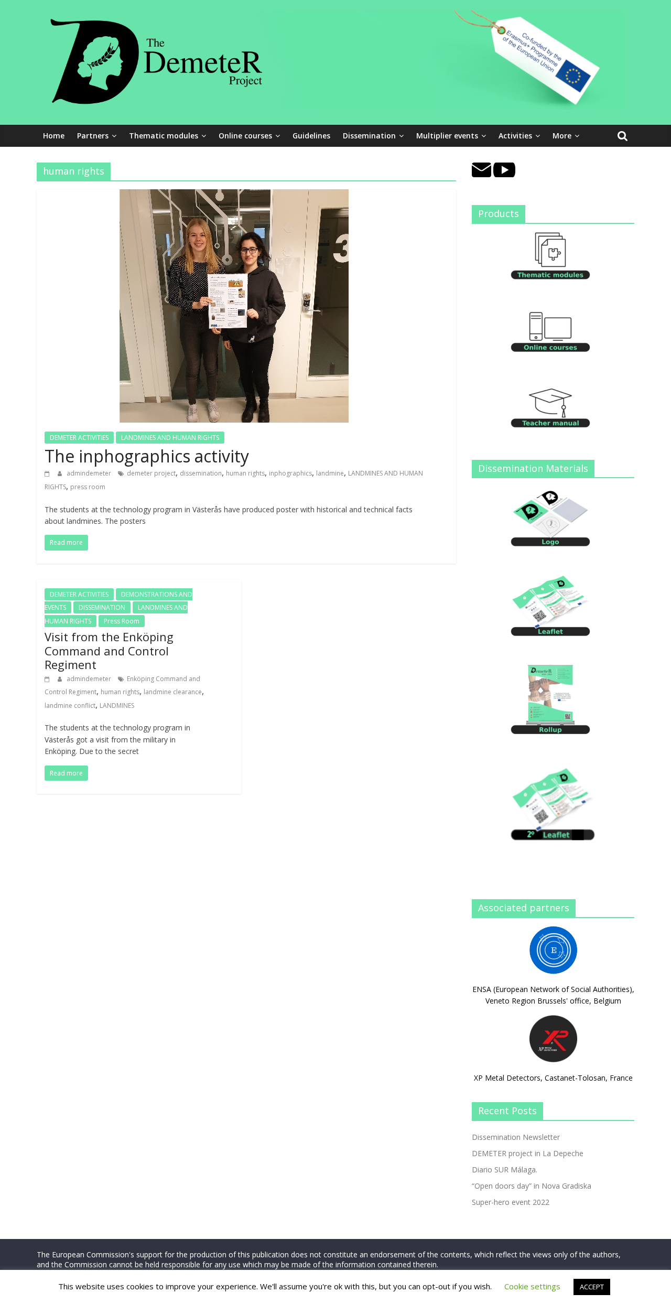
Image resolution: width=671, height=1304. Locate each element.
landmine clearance (173, 691)
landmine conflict (70, 705)
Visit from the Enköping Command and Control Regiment (109, 650)
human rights (245, 473)
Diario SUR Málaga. (504, 1169)
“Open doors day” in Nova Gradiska (531, 1186)
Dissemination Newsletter (516, 1137)
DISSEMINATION (102, 607)
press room (87, 486)
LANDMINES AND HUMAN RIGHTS (170, 437)
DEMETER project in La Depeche (527, 1153)
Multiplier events (447, 136)
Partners (93, 136)
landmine (330, 473)
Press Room (121, 621)
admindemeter (90, 473)
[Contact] (481, 168)
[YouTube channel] (504, 168)
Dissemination (369, 136)
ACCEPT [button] (592, 1286)
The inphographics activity (147, 456)
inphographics (290, 473)
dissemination (201, 473)
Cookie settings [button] (532, 1286)
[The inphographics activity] (234, 195)
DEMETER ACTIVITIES (79, 437)
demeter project (151, 473)
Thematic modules (163, 136)
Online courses (245, 136)
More (562, 136)
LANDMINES (117, 705)
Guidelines (311, 136)
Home (53, 136)
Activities (515, 136)
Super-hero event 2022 (510, 1202)
